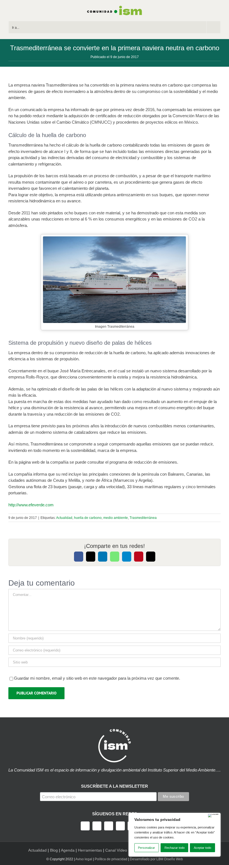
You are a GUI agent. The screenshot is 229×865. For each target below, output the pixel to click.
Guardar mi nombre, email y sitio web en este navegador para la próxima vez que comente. (97, 678)
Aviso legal (83, 859)
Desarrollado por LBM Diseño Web (156, 859)
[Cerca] (213, 815)
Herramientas (90, 850)
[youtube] (120, 825)
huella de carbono (88, 518)
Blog (54, 850)
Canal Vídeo (116, 850)
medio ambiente (115, 518)
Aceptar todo (202, 847)
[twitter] (96, 825)
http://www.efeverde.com (31, 504)
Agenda (68, 850)
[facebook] (85, 825)
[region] (174, 835)
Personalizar (146, 847)
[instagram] (108, 825)
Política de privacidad (111, 859)
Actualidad (64, 518)
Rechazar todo (174, 847)
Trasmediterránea (143, 518)
